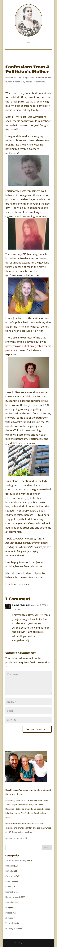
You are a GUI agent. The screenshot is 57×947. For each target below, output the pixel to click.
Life (22, 81)
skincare (9, 918)
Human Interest (12, 81)
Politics (28, 81)
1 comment (39, 81)
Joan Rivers (10, 902)
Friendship (10, 892)
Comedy (40, 77)
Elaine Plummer (21, 604)
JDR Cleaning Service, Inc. (20, 832)
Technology (10, 923)
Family (48, 77)
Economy (9, 881)
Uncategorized (12, 928)
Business (9, 865)
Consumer (10, 876)
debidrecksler (14, 77)
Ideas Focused (36, 943)
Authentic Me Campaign (16, 860)
